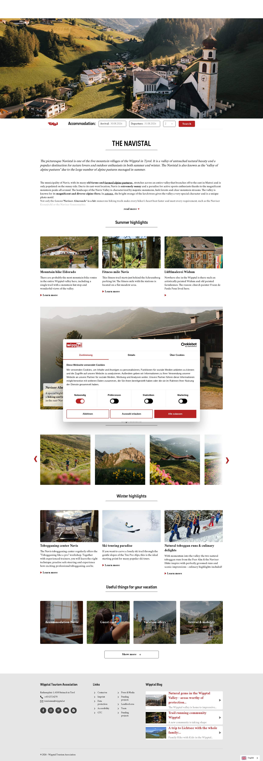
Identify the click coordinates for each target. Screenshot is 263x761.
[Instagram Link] (51, 710)
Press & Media (127, 693)
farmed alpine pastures (118, 183)
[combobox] (250, 758)
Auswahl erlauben (131, 413)
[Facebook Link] (43, 710)
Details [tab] (131, 355)
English (251, 758)
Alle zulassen (175, 413)
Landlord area (127, 704)
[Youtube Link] (66, 710)
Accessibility (103, 708)
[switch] (114, 401)
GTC (100, 713)
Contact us (102, 693)
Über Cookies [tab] (177, 355)
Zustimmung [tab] (86, 355)
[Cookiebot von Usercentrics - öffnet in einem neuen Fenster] (183, 345)
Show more (129, 654)
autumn (109, 194)
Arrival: (104, 123)
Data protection (102, 702)
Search (186, 123)
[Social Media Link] (74, 710)
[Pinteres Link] (58, 710)
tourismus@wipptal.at (54, 701)
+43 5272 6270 (50, 697)
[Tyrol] (53, 123)
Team (123, 708)
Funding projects (125, 698)
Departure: (137, 123)
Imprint (101, 697)
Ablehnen (88, 413)
